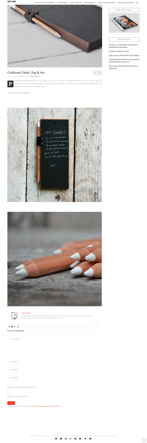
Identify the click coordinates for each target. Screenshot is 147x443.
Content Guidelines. (111, 435)
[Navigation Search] (137, 2)
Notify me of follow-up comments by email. (21, 387)
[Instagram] (9, 327)
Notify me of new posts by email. (17, 396)
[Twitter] (15, 327)
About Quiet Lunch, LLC (48, 435)
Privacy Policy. (99, 435)
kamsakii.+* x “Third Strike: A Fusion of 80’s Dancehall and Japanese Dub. (123, 46)
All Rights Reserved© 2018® (74, 435)
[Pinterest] (12, 327)
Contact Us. (60, 435)
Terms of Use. (88, 435)
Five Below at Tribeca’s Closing (119, 51)
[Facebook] (18, 327)
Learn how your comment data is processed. (46, 406)
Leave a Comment (35, 76)
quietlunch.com (95, 321)
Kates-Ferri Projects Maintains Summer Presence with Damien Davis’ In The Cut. (124, 60)
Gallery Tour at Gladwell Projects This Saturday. (124, 55)
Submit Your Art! (34, 435)
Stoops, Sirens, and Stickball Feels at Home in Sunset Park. (123, 67)
